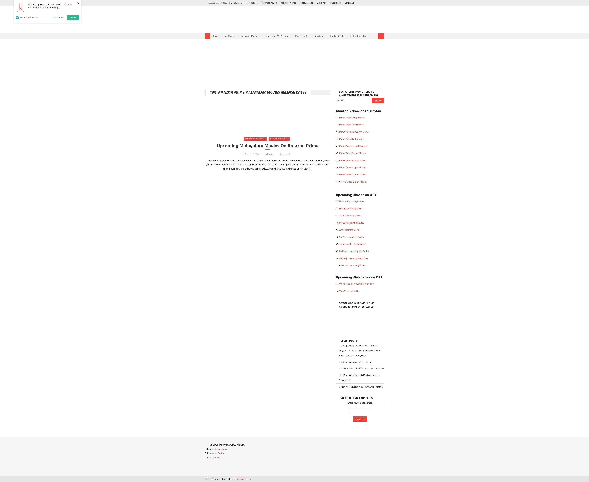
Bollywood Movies (288, 2)
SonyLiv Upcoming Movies (351, 222)
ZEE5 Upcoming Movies (350, 215)
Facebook (222, 449)
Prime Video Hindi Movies (351, 139)
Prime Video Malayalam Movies (354, 132)
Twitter (221, 453)
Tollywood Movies (269, 2)
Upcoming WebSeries (277, 36)
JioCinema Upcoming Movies (352, 244)
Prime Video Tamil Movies (351, 124)
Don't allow (58, 17)
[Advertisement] (294, 62)
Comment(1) (284, 154)
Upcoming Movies (250, 36)
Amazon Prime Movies (224, 36)
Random (318, 36)
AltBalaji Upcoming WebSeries (353, 258)
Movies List (301, 36)
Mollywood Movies (279, 138)
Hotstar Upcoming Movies (351, 201)
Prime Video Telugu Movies (352, 117)
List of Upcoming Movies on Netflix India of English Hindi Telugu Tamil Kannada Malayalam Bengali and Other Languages (360, 350)
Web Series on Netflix (349, 291)
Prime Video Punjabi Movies (352, 153)
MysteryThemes (244, 478)
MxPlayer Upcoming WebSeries (354, 251)
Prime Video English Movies (354, 181)
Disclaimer (321, 2)
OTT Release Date (359, 36)
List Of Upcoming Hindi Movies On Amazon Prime (361, 368)
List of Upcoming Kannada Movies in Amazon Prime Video (359, 378)
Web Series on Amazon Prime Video (356, 283)
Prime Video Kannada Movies (353, 146)
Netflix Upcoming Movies (351, 208)
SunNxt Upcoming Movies (351, 237)
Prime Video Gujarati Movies (352, 174)
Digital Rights (337, 36)
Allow (73, 17)
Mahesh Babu (252, 2)
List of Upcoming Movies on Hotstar (355, 362)
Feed (217, 457)
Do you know (236, 2)
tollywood (269, 154)
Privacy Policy (335, 2)
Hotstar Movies (306, 2)
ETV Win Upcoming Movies (353, 265)
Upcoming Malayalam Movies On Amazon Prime (268, 145)
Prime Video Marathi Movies (352, 160)
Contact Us (349, 2)
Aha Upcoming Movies (349, 230)
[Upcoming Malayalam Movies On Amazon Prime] (267, 116)
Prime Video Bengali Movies (352, 167)
